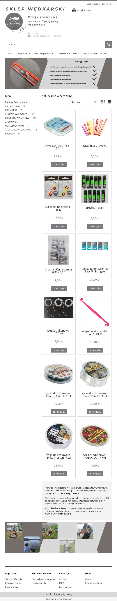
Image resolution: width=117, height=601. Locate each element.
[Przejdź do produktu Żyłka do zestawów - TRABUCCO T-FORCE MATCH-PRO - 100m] (95, 374)
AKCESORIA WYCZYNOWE (18, 129)
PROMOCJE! (11, 109)
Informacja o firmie (93, 583)
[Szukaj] (108, 44)
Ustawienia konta (13, 583)
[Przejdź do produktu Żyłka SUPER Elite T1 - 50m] (58, 126)
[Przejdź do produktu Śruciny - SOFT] (95, 188)
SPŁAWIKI (10, 133)
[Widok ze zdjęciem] (103, 102)
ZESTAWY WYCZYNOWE (17, 113)
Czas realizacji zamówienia (43, 579)
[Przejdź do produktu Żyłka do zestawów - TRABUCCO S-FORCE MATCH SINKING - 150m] (58, 374)
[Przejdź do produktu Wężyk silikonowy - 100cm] (58, 311)
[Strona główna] (35, 21)
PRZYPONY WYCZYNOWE (17, 117)
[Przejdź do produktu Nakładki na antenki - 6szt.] (58, 188)
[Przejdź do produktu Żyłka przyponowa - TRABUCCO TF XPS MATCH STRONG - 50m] (95, 436)
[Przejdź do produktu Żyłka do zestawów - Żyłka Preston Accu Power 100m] (58, 436)
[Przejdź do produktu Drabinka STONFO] (95, 126)
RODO (61, 583)
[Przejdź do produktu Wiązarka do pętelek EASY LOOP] (95, 312)
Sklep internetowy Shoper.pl (58, 598)
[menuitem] (10, 53)
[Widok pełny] (109, 102)
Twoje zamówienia (13, 579)
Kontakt (88, 579)
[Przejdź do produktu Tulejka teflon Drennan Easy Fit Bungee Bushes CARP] (95, 250)
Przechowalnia (11, 587)
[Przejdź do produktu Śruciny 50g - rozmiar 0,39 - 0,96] (58, 250)
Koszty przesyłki (39, 583)
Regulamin (63, 579)
